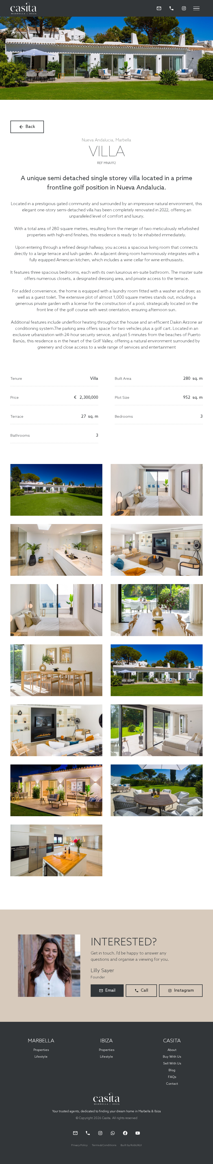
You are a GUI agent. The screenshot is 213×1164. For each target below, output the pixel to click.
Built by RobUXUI (131, 1145)
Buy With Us (172, 1057)
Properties (41, 1050)
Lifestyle (41, 1057)
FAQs (172, 1077)
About (172, 1050)
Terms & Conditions (104, 1145)
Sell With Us (172, 1063)
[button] (196, 8)
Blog (172, 1070)
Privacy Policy (79, 1145)
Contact (172, 1084)
